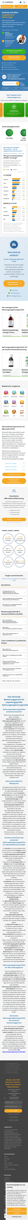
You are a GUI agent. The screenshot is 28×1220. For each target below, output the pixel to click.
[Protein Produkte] (22, 412)
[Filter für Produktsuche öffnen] (24, 2)
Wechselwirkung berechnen (14, 474)
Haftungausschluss (9, 1182)
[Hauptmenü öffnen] (3, 2)
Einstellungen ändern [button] (17, 1216)
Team (5, 1161)
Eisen (16, 88)
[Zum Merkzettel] (20, 2)
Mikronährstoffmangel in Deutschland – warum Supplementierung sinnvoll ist (12, 149)
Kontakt (6, 1167)
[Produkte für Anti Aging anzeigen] (9, 132)
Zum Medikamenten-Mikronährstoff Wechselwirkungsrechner (14, 481)
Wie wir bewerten (8, 1163)
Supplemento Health (7, 6)
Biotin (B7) (6, 88)
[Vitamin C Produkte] (22, 393)
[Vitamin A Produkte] (6, 393)
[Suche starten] (17, 83)
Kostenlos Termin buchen (14, 519)
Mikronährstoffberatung (10, 1169)
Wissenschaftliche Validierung (11, 1165)
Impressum (7, 1178)
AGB (5, 1186)
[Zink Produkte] (14, 412)
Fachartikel (6, 1159)
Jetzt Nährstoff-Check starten (13, 283)
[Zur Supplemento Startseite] (12, 2)
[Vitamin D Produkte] (6, 402)
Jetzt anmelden (13, 1111)
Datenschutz (7, 1180)
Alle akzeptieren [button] (17, 1209)
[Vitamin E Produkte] (14, 402)
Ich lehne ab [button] (17, 1213)
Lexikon (6, 1156)
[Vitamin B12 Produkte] (14, 393)
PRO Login (20, 6)
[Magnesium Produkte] (6, 412)
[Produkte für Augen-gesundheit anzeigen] (24, 132)
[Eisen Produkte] (22, 402)
